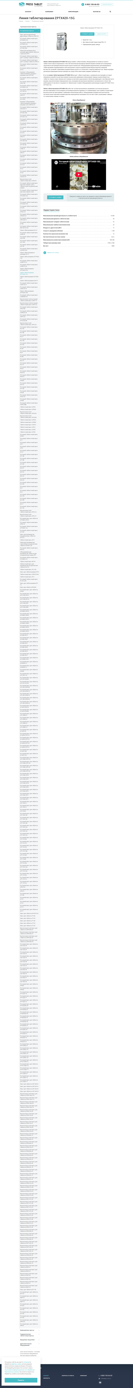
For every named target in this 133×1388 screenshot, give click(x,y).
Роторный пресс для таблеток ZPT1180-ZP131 (29, 594)
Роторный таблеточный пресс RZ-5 (29, 491)
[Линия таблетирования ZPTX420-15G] (61, 41)
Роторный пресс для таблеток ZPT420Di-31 (29, 1032)
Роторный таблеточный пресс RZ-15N (29, 339)
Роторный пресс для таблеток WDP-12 (29, 1300)
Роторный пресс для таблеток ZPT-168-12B (29, 818)
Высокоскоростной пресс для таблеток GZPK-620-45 (28, 1162)
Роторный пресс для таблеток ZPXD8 (29, 670)
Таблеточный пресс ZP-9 (27, 540)
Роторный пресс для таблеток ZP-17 (29, 910)
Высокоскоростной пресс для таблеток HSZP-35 (28, 1286)
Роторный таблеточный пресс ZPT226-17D (29, 116)
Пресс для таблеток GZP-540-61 (29, 1084)
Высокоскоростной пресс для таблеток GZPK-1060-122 (28, 1094)
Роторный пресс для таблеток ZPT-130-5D (29, 846)
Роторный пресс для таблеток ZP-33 (29, 898)
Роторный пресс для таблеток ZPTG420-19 (29, 992)
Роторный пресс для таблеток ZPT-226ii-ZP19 (29, 790)
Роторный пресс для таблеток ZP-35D (29, 1312)
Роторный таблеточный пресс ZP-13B (29, 387)
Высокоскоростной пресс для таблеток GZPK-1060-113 (28, 1098)
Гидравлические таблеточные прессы (27, 1335)
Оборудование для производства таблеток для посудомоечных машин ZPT (28, 553)
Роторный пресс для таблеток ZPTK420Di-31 (29, 1024)
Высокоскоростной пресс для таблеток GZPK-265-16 (28, 1262)
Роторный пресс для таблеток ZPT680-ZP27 (29, 654)
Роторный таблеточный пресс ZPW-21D (29, 315)
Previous (49, 41)
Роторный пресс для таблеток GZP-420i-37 (29, 976)
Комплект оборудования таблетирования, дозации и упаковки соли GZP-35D (28, 73)
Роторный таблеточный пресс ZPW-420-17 (29, 108)
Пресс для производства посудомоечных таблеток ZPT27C (27, 536)
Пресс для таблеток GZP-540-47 (29, 1088)
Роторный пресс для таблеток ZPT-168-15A (29, 830)
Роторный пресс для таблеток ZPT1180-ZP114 (29, 598)
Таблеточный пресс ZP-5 (27, 576)
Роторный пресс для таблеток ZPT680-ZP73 (29, 634)
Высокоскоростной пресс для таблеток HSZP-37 (28, 1282)
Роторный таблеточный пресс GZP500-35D (29, 249)
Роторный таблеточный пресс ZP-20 (29, 172)
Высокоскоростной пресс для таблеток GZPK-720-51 (28, 1122)
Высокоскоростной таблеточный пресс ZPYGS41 (28, 416)
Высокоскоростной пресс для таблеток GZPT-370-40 (28, 1202)
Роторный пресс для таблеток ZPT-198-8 (29, 810)
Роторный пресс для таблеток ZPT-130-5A (29, 882)
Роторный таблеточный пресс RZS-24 (29, 479)
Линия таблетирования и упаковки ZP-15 (27, 253)
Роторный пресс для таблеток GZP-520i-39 (29, 944)
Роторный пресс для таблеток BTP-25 (29, 1292)
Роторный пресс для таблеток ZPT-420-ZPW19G (29, 698)
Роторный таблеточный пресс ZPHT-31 (29, 94)
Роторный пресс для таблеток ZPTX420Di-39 (29, 1004)
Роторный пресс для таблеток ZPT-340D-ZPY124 (29, 762)
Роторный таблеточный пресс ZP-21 (29, 168)
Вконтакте (100, 1382)
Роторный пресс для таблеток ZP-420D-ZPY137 (29, 746)
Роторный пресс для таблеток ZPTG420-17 (29, 996)
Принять (21, 1380)
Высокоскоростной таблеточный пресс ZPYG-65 (28, 323)
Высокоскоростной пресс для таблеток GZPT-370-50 (28, 1198)
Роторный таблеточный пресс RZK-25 (29, 548)
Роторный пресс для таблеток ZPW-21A (29, 886)
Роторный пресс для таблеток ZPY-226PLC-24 (29, 1056)
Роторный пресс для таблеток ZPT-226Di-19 (29, 1076)
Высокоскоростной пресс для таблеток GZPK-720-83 (28, 1114)
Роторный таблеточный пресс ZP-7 (29, 439)
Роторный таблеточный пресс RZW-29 (29, 371)
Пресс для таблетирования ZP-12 (29, 584)
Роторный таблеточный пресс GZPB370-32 (29, 261)
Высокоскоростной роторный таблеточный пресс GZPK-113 (28, 299)
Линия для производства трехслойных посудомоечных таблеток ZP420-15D (28, 544)
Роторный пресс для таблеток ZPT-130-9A (29, 874)
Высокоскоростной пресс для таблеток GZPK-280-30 (28, 1230)
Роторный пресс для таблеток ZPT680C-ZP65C (29, 614)
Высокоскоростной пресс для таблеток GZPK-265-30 (28, 1254)
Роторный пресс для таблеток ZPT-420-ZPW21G (29, 694)
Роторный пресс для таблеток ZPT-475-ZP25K (29, 678)
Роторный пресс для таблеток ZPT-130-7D (29, 842)
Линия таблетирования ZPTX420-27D (27, 269)
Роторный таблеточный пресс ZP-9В (29, 223)
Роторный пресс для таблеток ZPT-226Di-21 (29, 1072)
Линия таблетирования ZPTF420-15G (29, 257)
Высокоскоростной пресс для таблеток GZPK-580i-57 (28, 932)
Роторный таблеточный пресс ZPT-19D (29, 241)
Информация (73, 11)
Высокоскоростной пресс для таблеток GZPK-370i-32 (28, 1190)
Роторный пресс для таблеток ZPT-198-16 (29, 802)
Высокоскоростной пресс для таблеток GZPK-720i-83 (28, 1126)
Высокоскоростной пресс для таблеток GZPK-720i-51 (28, 1146)
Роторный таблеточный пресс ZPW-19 (29, 136)
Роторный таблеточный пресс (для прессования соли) (29, 191)
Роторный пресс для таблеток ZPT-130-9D (29, 838)
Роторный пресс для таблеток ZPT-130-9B (29, 854)
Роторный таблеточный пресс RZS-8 (29, 367)
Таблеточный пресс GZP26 (27, 407)
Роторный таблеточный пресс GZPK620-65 (29, 120)
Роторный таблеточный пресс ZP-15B (29, 455)
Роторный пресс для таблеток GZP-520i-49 (29, 960)
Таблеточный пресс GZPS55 (28, 419)
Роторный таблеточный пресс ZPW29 (29, 379)
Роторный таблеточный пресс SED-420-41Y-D (29, 227)
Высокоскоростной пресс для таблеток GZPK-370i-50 (28, 1182)
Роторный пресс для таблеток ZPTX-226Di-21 (29, 1060)
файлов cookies (17, 1364)
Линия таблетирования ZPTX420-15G (27, 273)
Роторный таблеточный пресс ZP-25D (29, 531)
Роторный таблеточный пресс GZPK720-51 (29, 283)
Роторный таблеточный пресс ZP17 (29, 443)
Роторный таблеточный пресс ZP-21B (29, 463)
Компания (49, 11)
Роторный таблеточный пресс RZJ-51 (29, 363)
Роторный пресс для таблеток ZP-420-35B (29, 750)
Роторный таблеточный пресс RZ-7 (29, 487)
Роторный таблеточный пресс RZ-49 (29, 347)
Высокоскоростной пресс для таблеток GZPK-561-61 (28, 1170)
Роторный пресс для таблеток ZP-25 (29, 902)
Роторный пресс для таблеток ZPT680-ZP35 (29, 650)
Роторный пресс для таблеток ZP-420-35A (29, 754)
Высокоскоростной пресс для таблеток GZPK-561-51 (28, 1174)
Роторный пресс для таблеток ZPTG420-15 (29, 1000)
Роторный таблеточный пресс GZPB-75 (29, 148)
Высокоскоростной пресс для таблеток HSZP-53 (28, 1270)
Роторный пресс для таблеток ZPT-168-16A (29, 826)
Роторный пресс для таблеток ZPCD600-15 (29, 666)
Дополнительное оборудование (26, 1344)
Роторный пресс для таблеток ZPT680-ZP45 (29, 646)
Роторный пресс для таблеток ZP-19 (29, 906)
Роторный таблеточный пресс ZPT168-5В (29, 144)
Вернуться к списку (53, 252)
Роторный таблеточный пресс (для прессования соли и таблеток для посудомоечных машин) (29, 185)
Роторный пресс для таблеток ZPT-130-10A (29, 870)
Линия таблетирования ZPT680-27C (29, 277)
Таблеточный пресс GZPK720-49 (29, 574)
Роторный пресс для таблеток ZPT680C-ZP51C (29, 618)
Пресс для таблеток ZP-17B (28, 1289)
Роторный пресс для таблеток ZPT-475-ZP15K (29, 682)
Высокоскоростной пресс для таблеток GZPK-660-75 (28, 1134)
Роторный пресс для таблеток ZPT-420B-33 (29, 714)
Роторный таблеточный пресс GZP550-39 (29, 176)
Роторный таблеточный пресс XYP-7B (29, 245)
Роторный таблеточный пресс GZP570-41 (29, 124)
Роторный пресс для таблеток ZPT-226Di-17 (29, 1080)
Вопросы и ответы (68, 1375)
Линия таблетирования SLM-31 (29, 280)
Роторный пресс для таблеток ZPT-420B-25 (29, 718)
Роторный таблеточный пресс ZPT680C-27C (29, 558)
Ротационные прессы (27, 30)
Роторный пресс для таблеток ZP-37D (29, 1308)
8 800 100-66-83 (92, 4)
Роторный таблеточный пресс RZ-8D (29, 355)
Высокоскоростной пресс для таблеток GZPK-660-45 (28, 1150)
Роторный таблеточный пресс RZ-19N (29, 499)
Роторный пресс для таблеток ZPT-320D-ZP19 (29, 782)
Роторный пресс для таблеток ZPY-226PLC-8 (29, 1044)
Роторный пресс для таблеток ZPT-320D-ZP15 (29, 774)
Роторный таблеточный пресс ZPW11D (29, 523)
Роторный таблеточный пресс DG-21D (29, 132)
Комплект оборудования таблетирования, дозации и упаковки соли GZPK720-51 (28, 103)
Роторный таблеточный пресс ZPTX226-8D (29, 319)
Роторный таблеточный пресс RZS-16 (29, 475)
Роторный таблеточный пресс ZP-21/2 (29, 164)
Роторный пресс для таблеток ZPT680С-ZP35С (29, 626)
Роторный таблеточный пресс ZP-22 (29, 68)
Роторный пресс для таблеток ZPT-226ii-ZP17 (29, 794)
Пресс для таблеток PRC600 (28, 587)
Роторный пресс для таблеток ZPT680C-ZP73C (29, 610)
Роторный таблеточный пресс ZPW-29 (29, 78)
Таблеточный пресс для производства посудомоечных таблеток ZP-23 (29, 565)
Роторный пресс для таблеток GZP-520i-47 (29, 948)
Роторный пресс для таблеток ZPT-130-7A (29, 878)
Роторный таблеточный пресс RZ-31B (29, 343)
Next (74, 41)
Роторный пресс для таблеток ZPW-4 (29, 1324)
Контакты (96, 11)
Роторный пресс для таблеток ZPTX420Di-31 (29, 1008)
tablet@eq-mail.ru (106, 1378)
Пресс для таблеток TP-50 (27, 918)
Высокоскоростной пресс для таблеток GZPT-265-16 (28, 1250)
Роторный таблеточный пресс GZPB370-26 (29, 265)
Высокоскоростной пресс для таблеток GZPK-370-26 (28, 1226)
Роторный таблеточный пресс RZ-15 (29, 335)
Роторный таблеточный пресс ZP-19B (29, 459)
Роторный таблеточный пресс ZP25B (29, 391)
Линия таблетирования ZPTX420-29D (27, 291)
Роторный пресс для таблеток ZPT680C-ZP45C (29, 622)
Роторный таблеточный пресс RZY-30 (29, 471)
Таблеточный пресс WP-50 (27, 561)
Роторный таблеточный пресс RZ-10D (29, 483)
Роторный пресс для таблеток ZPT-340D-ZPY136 (29, 770)
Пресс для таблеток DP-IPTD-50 (29, 913)
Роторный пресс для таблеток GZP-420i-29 (29, 980)
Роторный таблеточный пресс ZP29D (29, 399)
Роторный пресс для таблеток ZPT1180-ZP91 (29, 602)
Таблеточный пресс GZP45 (27, 432)
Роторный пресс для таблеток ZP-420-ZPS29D (29, 710)
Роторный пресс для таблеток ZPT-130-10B (29, 850)
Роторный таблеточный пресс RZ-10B (29, 331)
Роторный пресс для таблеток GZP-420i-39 (29, 972)
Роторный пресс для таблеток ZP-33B (29, 894)
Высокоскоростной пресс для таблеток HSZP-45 (28, 1274)
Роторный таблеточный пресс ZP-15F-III (29, 98)
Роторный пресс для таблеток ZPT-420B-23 (29, 722)
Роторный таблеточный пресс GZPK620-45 (29, 311)
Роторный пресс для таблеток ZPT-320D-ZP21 (29, 786)
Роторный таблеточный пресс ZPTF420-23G (29, 43)
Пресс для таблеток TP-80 (27, 916)
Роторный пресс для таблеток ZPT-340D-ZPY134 (29, 758)
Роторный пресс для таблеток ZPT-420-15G (29, 674)
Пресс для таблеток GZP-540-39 (29, 1091)
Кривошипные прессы (27, 1330)
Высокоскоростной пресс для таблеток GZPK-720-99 (28, 1110)
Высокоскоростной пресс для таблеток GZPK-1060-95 (28, 1102)
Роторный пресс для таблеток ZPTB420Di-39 (29, 1012)
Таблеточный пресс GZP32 (27, 427)
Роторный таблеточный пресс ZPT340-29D (29, 47)
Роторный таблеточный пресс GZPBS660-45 (29, 295)
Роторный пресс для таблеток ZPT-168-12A (29, 834)
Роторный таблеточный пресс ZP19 (29, 447)
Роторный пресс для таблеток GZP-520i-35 (29, 952)
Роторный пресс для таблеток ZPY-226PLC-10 (29, 1048)
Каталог (28, 11)
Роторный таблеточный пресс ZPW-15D (29, 82)
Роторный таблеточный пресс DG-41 (29, 128)
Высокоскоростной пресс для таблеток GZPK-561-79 (28, 1166)
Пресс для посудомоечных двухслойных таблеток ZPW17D (29, 35)
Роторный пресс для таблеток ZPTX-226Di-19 (29, 1064)
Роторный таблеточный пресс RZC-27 (29, 359)
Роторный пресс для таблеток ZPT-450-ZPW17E (29, 690)
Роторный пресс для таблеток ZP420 (29, 590)
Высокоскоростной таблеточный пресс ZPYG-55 (28, 511)
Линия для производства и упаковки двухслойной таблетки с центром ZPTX (29, 52)
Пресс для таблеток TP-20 (27, 925)
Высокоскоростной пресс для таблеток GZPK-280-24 (28, 1234)
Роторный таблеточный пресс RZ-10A (29, 327)
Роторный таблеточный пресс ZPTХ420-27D (29, 39)
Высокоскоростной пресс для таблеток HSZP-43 (28, 1278)
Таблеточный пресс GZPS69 (28, 422)
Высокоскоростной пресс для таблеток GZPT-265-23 (28, 1246)
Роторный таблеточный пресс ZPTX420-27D (29, 203)
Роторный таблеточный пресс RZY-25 (29, 383)
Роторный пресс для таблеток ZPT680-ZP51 (29, 642)
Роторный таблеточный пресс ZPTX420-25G (29, 195)
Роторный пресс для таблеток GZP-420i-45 (29, 968)
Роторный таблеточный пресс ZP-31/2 (29, 160)
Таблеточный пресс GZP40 (27, 429)
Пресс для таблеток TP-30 (27, 923)
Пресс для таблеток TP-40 (27, 920)
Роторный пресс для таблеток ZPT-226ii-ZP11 (29, 798)
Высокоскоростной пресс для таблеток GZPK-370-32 (28, 1222)
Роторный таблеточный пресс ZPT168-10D (29, 140)
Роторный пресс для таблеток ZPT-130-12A (29, 866)
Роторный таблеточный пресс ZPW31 (29, 435)
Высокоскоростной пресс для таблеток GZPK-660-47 (28, 1142)
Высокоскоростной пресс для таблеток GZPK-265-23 (28, 1258)
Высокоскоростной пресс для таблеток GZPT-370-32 (28, 1206)
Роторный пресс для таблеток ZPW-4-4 (29, 1320)
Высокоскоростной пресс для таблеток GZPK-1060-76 (28, 1106)
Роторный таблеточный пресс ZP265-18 (29, 211)
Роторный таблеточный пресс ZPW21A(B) (29, 403)
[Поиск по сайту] (110, 11)
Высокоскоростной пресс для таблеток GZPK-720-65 (28, 1118)
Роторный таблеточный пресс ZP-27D (29, 207)
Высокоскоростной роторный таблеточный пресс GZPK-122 (28, 303)
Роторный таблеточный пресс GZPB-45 (29, 233)
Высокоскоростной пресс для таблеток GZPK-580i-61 (28, 928)
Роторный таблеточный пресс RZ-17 (29, 503)
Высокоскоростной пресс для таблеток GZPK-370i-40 (28, 1186)
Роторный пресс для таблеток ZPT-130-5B (29, 862)
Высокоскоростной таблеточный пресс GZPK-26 (28, 180)
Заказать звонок (107, 4)
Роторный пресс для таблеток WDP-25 (29, 1296)
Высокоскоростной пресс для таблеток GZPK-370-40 (28, 1218)
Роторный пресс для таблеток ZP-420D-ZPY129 (29, 742)
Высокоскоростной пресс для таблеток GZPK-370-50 (28, 1214)
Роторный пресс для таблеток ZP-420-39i (29, 730)
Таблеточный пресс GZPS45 (28, 409)
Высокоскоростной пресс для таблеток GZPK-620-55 (28, 1158)
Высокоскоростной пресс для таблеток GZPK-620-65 (28, 1154)
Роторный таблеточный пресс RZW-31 (29, 375)
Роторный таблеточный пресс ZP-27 (29, 451)
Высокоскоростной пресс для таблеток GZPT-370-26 (28, 1210)
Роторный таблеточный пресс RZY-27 (29, 467)
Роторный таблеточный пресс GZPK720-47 (29, 287)
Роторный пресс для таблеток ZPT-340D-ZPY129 (29, 766)
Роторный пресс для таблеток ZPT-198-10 (29, 806)
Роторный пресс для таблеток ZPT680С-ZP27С (29, 519)
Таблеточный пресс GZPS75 (28, 424)
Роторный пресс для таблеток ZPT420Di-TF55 (29, 658)
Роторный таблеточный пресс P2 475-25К (29, 580)
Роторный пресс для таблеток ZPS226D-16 (29, 1036)
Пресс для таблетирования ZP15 (29, 572)
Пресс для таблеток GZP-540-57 (29, 1086)
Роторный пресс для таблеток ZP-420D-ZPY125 (29, 738)
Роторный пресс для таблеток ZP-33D (29, 1316)
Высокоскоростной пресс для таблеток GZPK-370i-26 (28, 1194)
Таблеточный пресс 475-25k (28, 569)
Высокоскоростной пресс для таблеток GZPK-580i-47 (28, 936)
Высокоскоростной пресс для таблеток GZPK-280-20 (28, 1238)
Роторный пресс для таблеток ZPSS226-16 (29, 1040)
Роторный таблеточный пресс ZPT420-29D (29, 112)
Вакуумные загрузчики (27, 1340)
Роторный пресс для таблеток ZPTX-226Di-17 (29, 1068)
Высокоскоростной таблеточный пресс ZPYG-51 (28, 515)
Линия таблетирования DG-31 (28, 230)
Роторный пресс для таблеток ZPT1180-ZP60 (29, 606)
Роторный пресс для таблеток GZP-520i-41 (29, 956)
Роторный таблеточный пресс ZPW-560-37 (29, 219)
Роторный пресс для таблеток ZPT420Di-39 (29, 1028)
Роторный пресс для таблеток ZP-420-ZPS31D (29, 706)
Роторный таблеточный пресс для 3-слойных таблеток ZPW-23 (29, 56)
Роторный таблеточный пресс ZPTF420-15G (29, 527)
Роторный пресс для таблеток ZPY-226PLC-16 (29, 1052)
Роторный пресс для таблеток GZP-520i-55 (29, 964)
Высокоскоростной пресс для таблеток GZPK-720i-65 (28, 1130)
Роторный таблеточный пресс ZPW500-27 (29, 215)
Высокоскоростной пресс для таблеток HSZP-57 (28, 1266)
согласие (26, 1362)
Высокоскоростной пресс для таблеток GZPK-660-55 (28, 1138)
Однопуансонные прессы (28, 26)
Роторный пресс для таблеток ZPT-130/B (29, 858)
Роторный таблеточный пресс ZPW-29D (29, 307)
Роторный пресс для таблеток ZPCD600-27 (29, 662)
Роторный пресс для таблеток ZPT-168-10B (29, 822)
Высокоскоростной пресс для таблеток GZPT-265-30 (28, 1242)
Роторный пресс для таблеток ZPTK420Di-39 (29, 1020)
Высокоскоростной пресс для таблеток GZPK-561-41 (28, 1178)
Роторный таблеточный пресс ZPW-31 (29, 152)
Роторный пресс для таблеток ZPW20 (29, 988)
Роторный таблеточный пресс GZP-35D (29, 237)
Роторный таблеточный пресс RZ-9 (29, 351)
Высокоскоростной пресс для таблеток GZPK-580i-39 (28, 940)
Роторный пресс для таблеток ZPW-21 (29, 890)
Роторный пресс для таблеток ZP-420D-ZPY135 (29, 734)
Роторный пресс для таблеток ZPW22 (29, 984)
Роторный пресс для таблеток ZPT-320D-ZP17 (29, 778)
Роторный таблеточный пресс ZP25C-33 (29, 395)
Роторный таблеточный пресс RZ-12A (29, 507)
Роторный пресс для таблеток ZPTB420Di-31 (29, 1016)
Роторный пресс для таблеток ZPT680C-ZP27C (29, 630)
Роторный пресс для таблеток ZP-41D (29, 1304)
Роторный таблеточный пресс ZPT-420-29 (29, 90)
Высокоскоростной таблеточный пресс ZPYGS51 (28, 412)
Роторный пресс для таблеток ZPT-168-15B (29, 814)
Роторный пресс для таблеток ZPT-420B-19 (29, 726)
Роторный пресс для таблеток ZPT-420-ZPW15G (29, 702)
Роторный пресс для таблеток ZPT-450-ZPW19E (29, 686)
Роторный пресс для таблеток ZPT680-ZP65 (29, 638)
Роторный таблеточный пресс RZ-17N (29, 495)
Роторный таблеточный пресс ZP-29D (29, 199)
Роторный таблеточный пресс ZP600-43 (29, 64)
